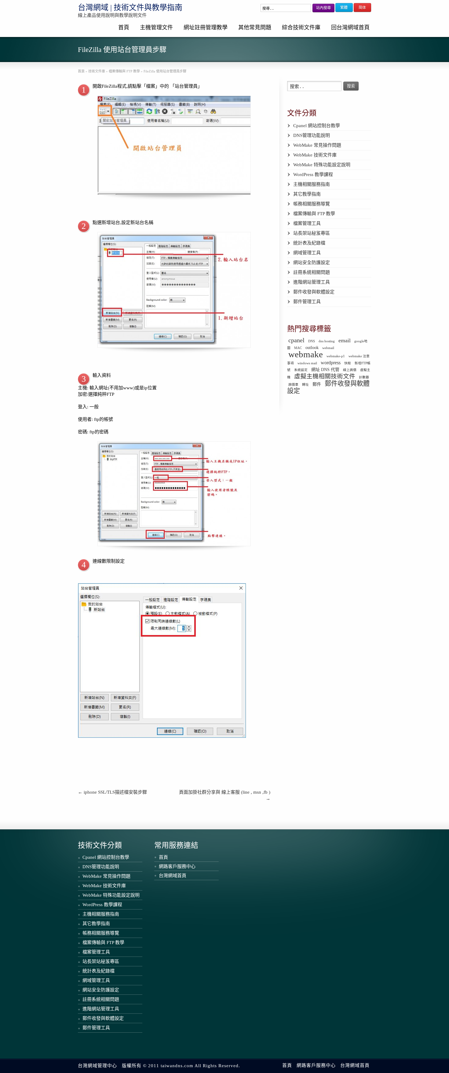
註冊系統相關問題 (311, 272)
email (344, 340)
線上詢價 (349, 370)
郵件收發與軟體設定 (313, 291)
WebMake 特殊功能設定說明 (321, 164)
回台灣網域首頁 (350, 27)
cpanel (296, 340)
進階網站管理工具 (311, 282)
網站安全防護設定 (311, 262)
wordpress (331, 363)
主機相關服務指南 (311, 184)
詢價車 (293, 384)
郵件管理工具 (307, 301)
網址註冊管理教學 (206, 27)
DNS (311, 341)
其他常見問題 (254, 27)
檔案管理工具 (307, 223)
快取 (347, 363)
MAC (298, 348)
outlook (312, 347)
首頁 (123, 27)
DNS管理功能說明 (311, 135)
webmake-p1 (336, 356)
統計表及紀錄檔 (309, 243)
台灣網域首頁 (172, 875)
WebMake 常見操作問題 (317, 145)
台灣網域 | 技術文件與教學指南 (130, 7)
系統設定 (301, 370)
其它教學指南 (307, 194)
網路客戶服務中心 (177, 866)
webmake (305, 354)
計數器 (364, 377)
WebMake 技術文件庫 (315, 154)
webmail (328, 348)
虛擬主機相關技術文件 (324, 376)
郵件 (316, 384)
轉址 (305, 384)
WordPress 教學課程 (313, 174)
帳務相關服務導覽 (311, 203)
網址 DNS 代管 (325, 369)
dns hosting (327, 341)
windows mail (307, 363)
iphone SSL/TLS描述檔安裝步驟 (112, 792)
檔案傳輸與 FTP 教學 (314, 213)
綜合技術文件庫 (301, 27)
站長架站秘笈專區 (311, 233)
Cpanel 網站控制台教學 (316, 125)
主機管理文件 (156, 27)
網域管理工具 (307, 252)
